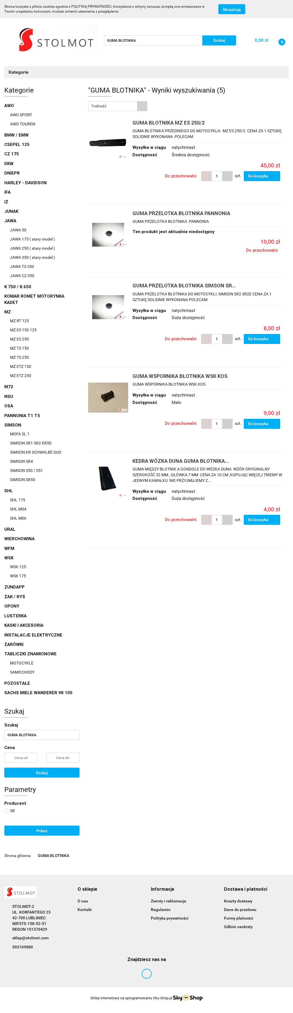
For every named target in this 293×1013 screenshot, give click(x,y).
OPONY (11, 606)
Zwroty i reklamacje (168, 901)
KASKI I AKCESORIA (23, 625)
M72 (8, 386)
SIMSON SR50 (22, 479)
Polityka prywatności (170, 918)
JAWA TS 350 (22, 266)
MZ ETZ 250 (20, 375)
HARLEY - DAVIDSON (25, 182)
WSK (9, 557)
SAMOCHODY (22, 672)
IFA (7, 192)
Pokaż (41, 830)
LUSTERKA (15, 615)
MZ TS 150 (19, 348)
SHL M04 (18, 509)
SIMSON (13, 425)
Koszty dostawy (238, 901)
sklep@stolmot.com (30, 938)
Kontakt (85, 909)
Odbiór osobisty (238, 926)
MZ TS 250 (19, 357)
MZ (8, 312)
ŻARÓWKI (13, 644)
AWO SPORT (21, 115)
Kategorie (19, 72)
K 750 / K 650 (17, 286)
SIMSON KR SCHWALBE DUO (36, 452)
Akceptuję (232, 9)
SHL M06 (18, 518)
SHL (9, 490)
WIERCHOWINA (19, 538)
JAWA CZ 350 (22, 275)
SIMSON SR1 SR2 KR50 (31, 443)
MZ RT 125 (19, 321)
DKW (8, 163)
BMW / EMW (16, 135)
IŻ (6, 202)
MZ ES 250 (19, 339)
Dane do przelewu (240, 909)
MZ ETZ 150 (20, 366)
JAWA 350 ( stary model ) (32, 257)
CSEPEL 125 (16, 144)
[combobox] (117, 106)
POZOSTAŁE (17, 683)
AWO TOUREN (22, 124)
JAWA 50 (18, 230)
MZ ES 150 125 (23, 330)
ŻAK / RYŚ (14, 596)
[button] (87, 889)
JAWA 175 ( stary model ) (32, 239)
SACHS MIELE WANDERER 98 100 (38, 692)
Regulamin (161, 909)
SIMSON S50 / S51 (26, 470)
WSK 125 (18, 566)
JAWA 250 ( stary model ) (32, 248)
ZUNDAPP (14, 587)
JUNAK (11, 211)
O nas (83, 901)
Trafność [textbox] (98, 106)
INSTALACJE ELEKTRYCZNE (33, 635)
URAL (9, 529)
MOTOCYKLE (21, 663)
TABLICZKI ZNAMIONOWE (31, 653)
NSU (8, 396)
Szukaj (42, 772)
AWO (9, 105)
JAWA (10, 220)
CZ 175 (11, 154)
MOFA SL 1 (19, 434)
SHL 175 (17, 500)
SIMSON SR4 (21, 461)
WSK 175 (18, 576)
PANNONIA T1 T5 (22, 415)
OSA (8, 406)
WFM (9, 548)
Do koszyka (258, 176)
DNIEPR (12, 173)
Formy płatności (238, 918)
